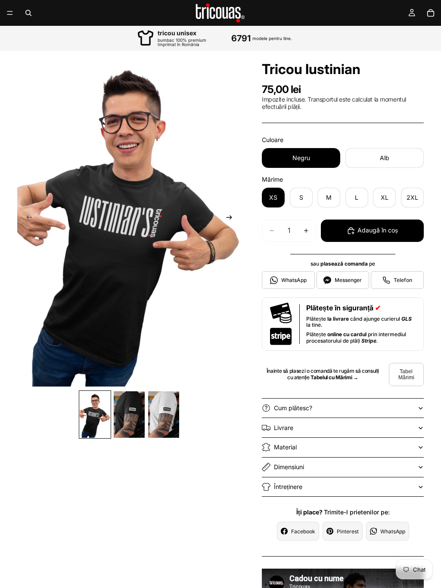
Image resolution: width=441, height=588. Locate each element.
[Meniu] (10, 13)
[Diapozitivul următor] (231, 218)
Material (285, 447)
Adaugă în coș (377, 230)
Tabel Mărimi (406, 374)
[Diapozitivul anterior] (26, 218)
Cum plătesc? (293, 408)
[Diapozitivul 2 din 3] (129, 414)
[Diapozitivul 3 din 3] (163, 414)
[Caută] (28, 12)
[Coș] (430, 12)
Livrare (283, 427)
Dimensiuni (289, 466)
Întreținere (288, 486)
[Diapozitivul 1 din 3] (95, 414)
